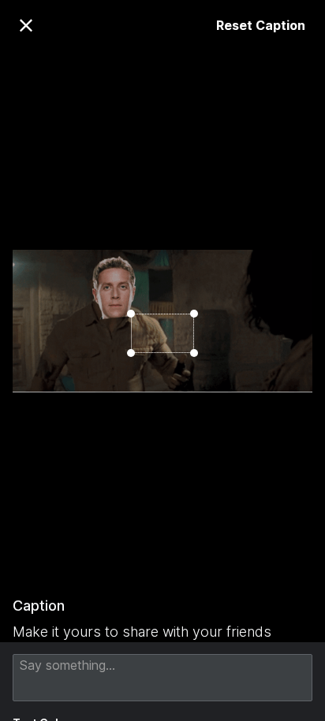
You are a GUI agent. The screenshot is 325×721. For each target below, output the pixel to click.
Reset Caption (260, 25)
